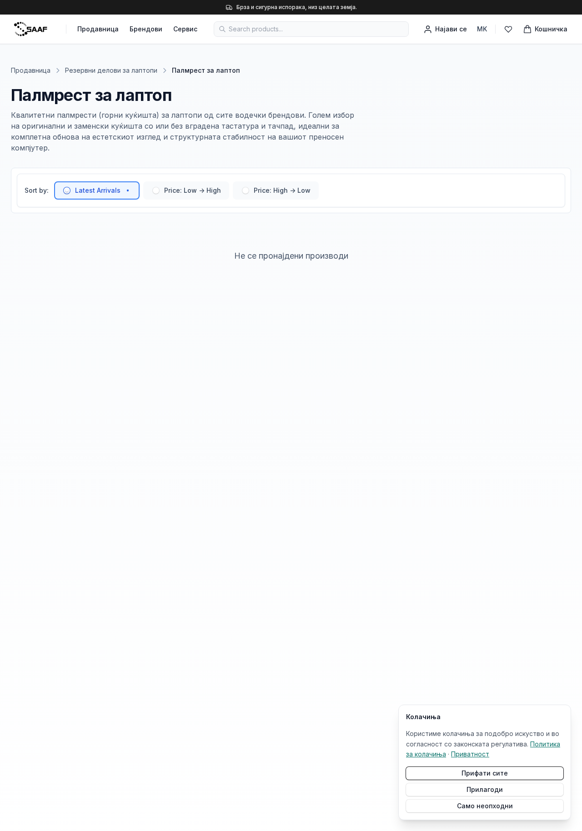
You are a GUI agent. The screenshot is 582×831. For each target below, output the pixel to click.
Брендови (146, 29)
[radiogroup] (186, 190)
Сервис (185, 29)
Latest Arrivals (97, 190)
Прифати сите (485, 773)
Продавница (98, 29)
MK (482, 29)
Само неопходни (485, 806)
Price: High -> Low (282, 190)
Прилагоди (485, 789)
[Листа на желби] (508, 29)
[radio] (66, 190)
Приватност (470, 754)
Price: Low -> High (192, 190)
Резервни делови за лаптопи (111, 70)
